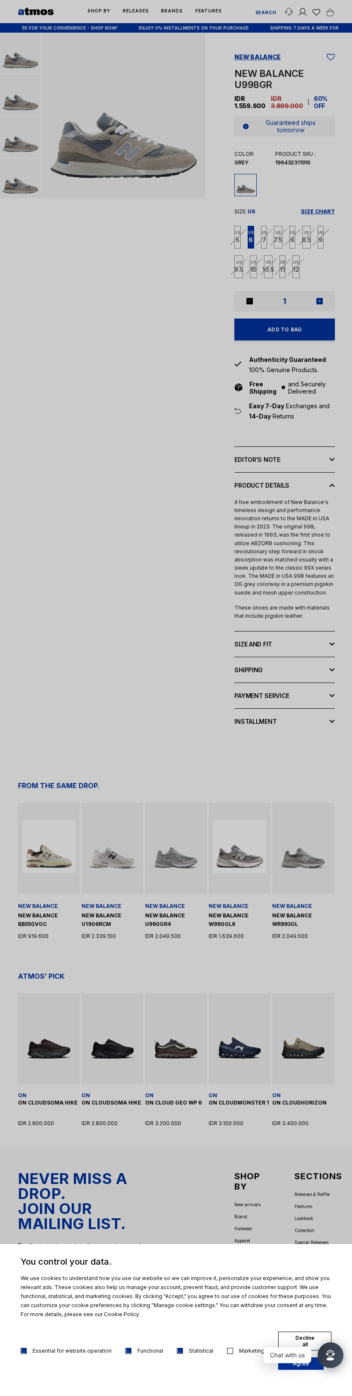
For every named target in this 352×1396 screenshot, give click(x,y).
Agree (301, 1363)
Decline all (305, 1341)
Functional (150, 1350)
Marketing (251, 1350)
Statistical (201, 1350)
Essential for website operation (72, 1350)
